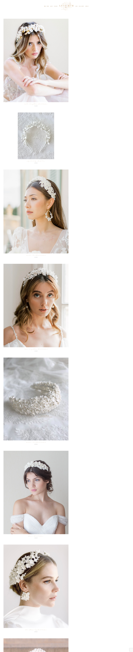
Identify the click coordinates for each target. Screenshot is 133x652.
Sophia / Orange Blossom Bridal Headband (36, 349)
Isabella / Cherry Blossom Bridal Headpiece (36, 104)
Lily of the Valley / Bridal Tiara (36, 161)
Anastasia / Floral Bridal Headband (36, 442)
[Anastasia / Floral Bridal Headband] (35, 399)
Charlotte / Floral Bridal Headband (36, 255)
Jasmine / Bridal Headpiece (35, 536)
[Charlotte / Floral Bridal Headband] (35, 211)
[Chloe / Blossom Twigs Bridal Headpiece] (35, 586)
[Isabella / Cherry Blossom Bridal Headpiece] (35, 60)
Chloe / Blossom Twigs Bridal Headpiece (36, 630)
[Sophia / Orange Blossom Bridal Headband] (35, 305)
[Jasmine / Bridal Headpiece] (35, 492)
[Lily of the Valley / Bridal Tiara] (35, 135)
